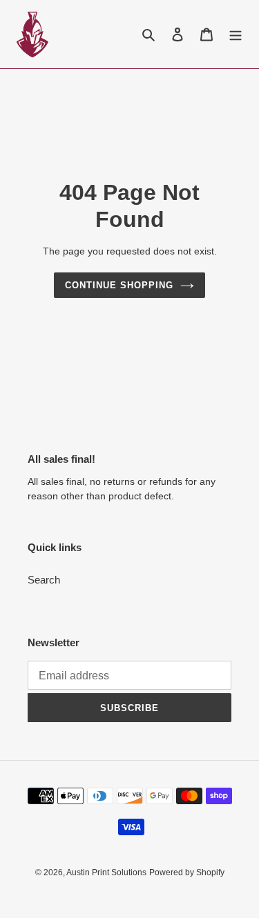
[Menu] (235, 34)
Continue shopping (119, 285)
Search (44, 580)
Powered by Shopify (186, 872)
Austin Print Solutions (106, 872)
